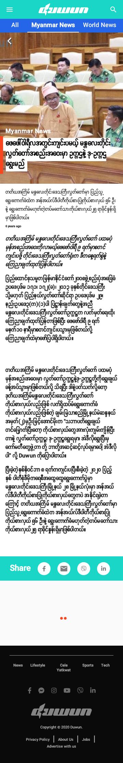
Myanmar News (53, 25)
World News (99, 25)
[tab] (15, 26)
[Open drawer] (9, 9)
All (15, 25)
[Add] (44, 568)
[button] (44, 569)
